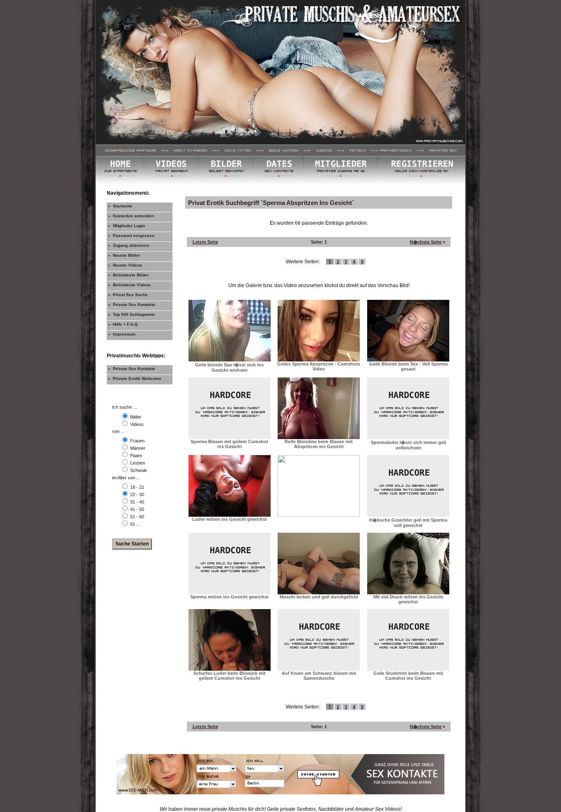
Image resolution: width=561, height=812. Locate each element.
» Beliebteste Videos (129, 285)
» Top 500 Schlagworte (131, 314)
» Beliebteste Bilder (128, 275)
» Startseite (120, 206)
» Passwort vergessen (131, 235)
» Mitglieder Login (126, 225)
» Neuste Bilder (124, 255)
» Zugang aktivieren (128, 245)
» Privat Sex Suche (128, 294)
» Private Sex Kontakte (131, 304)
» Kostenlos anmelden (131, 216)
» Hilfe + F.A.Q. (123, 324)
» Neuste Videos (125, 265)
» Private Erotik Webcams (134, 378)
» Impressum (122, 334)
